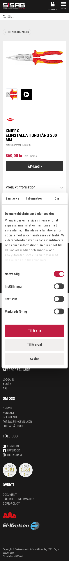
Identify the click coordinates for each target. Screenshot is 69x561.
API (5, 388)
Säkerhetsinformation (18, 499)
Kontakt (8, 413)
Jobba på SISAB (13, 426)
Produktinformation (20, 187)
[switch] (59, 286)
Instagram (14, 455)
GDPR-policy (11, 503)
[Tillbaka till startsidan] (14, 6)
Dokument (10, 494)
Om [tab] (56, 198)
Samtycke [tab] (12, 198)
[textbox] (34, 16)
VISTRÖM (18, 556)
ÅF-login (52, 9)
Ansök (7, 384)
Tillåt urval (34, 345)
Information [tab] (34, 198)
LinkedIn (13, 446)
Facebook (13, 450)
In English (10, 417)
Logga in (8, 379)
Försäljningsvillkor (17, 421)
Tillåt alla (34, 331)
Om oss (7, 408)
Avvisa (34, 359)
